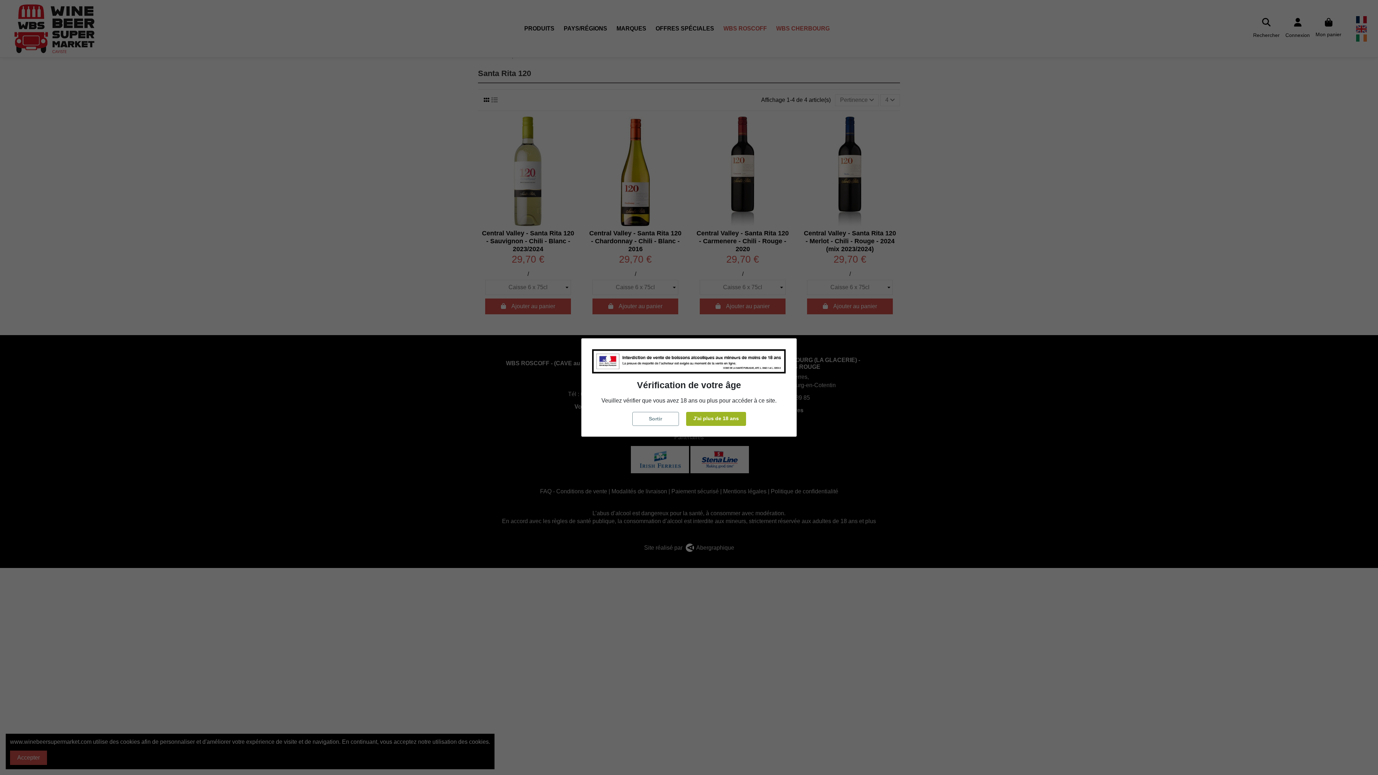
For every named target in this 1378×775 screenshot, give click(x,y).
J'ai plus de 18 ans (716, 418)
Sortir (655, 419)
